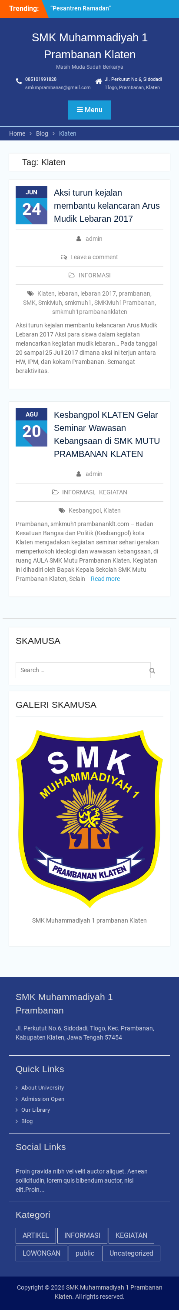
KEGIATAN (113, 492)
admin (94, 238)
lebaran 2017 (98, 293)
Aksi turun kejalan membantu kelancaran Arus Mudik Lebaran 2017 (107, 205)
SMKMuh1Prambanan (124, 302)
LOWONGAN (41, 1253)
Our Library (35, 1110)
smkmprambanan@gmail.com (58, 87)
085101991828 (40, 79)
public (85, 1253)
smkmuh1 (78, 302)
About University (42, 1087)
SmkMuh (50, 302)
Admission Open (43, 1099)
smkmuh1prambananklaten (89, 311)
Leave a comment (94, 256)
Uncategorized (131, 1253)
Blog (27, 1121)
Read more (105, 578)
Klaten (46, 293)
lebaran (67, 293)
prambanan (134, 293)
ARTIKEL (36, 1235)
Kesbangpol (85, 510)
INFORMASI (95, 275)
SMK (29, 302)
